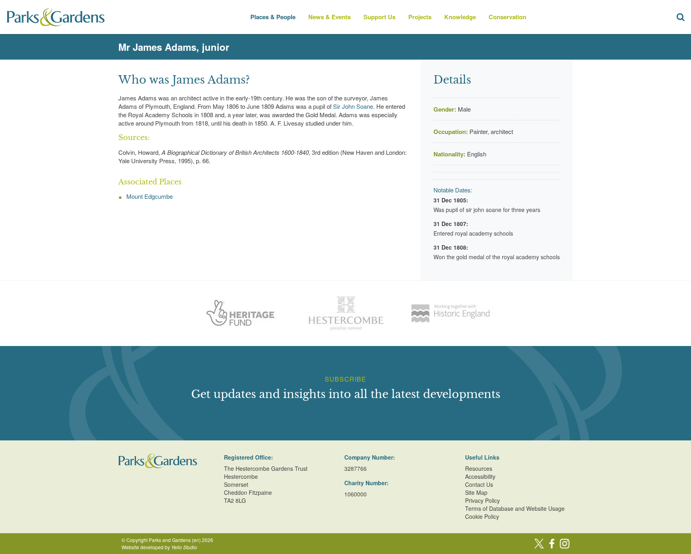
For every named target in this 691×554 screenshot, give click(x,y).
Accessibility (480, 476)
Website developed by (159, 547)
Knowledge (460, 16)
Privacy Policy (482, 500)
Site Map (476, 492)
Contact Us (479, 484)
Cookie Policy (482, 516)
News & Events (329, 16)
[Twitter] (539, 543)
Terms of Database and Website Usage (515, 508)
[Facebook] (552, 543)
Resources (478, 468)
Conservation (507, 16)
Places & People (273, 16)
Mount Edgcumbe (149, 196)
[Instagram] (564, 543)
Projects (419, 16)
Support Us (379, 16)
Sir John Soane (353, 106)
